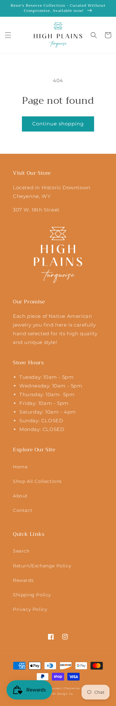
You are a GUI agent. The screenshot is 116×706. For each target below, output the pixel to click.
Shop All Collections (37, 481)
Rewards (23, 580)
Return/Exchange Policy (42, 566)
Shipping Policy (32, 595)
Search (21, 551)
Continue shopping (58, 124)
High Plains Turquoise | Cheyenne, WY (56, 688)
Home (20, 467)
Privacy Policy (30, 609)
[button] (8, 35)
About (20, 496)
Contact (22, 510)
